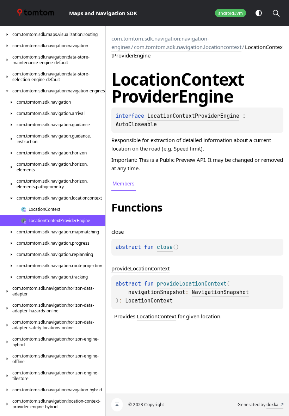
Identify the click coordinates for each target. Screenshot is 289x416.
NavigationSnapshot (220, 292)
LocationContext (149, 300)
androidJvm (230, 13)
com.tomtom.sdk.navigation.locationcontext (187, 46)
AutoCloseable (136, 124)
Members (123, 183)
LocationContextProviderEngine (193, 116)
